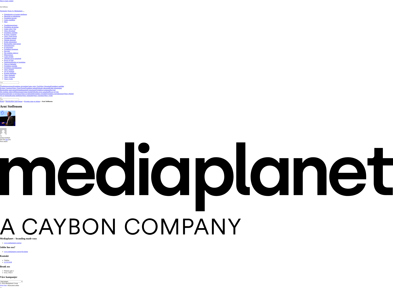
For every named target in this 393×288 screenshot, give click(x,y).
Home (2, 101)
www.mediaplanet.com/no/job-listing (16, 252)
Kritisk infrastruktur (10, 42)
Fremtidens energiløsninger (13, 68)
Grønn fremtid (8, 57)
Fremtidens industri (10, 38)
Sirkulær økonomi (10, 40)
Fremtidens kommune (11, 49)
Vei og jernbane (9, 71)
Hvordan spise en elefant (32, 101)
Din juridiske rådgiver (11, 53)
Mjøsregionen (8, 55)
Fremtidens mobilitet (10, 33)
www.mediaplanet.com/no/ (12, 243)
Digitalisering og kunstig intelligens (15, 14)
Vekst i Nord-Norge (10, 36)
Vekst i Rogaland (9, 31)
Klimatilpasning (9, 45)
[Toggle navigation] (23, 11)
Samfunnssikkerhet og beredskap (14, 62)
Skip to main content (6, 1)
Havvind (7, 51)
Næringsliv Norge (11, 11)
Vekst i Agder (8, 79)
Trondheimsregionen (10, 25)
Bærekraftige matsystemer (12, 44)
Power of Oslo (9, 60)
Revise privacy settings (13, 285)
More (6, 22)
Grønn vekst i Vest (10, 29)
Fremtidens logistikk (10, 66)
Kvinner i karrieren (10, 34)
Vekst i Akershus (9, 77)
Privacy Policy (3, 285)
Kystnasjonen (8, 47)
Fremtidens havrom (10, 18)
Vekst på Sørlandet (10, 64)
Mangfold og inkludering (12, 16)
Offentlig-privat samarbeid (12, 58)
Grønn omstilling (9, 20)
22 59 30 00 (8, 262)
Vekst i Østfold (9, 69)
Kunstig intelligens (10, 73)
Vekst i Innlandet (9, 75)
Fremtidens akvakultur (11, 27)
